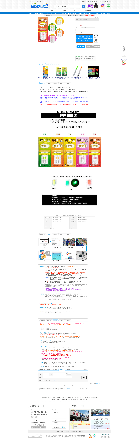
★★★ (48, 381)
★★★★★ (57, 381)
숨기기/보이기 (124, 59)
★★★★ (51, 381)
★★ (45, 381)
